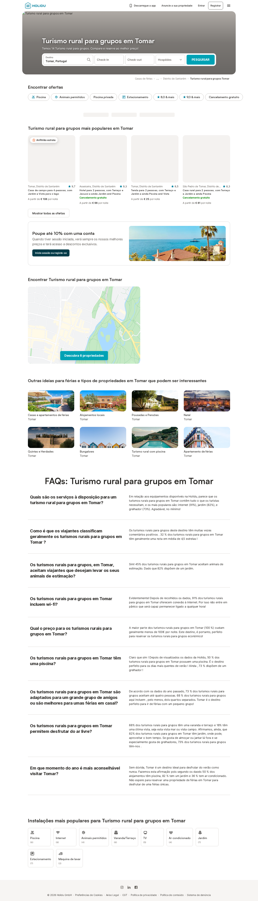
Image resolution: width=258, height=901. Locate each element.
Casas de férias (144, 78)
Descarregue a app (145, 5)
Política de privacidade (144, 894)
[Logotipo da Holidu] (42, 5)
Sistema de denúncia (199, 894)
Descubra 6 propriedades (84, 355)
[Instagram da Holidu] (122, 887)
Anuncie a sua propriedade (176, 5)
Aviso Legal (112, 894)
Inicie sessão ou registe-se (51, 252)
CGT (124, 894)
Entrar (201, 5)
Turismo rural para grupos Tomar (209, 78)
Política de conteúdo (171, 894)
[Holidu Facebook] (136, 887)
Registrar (215, 5)
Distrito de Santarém (174, 78)
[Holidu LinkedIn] (129, 887)
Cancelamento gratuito (224, 97)
